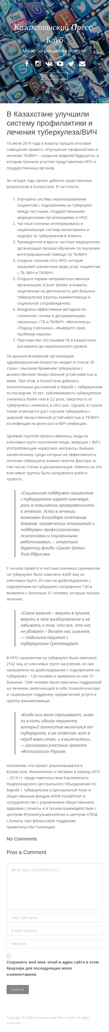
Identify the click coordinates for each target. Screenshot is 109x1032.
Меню (54, 76)
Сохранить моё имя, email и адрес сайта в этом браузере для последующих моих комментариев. (53, 968)
